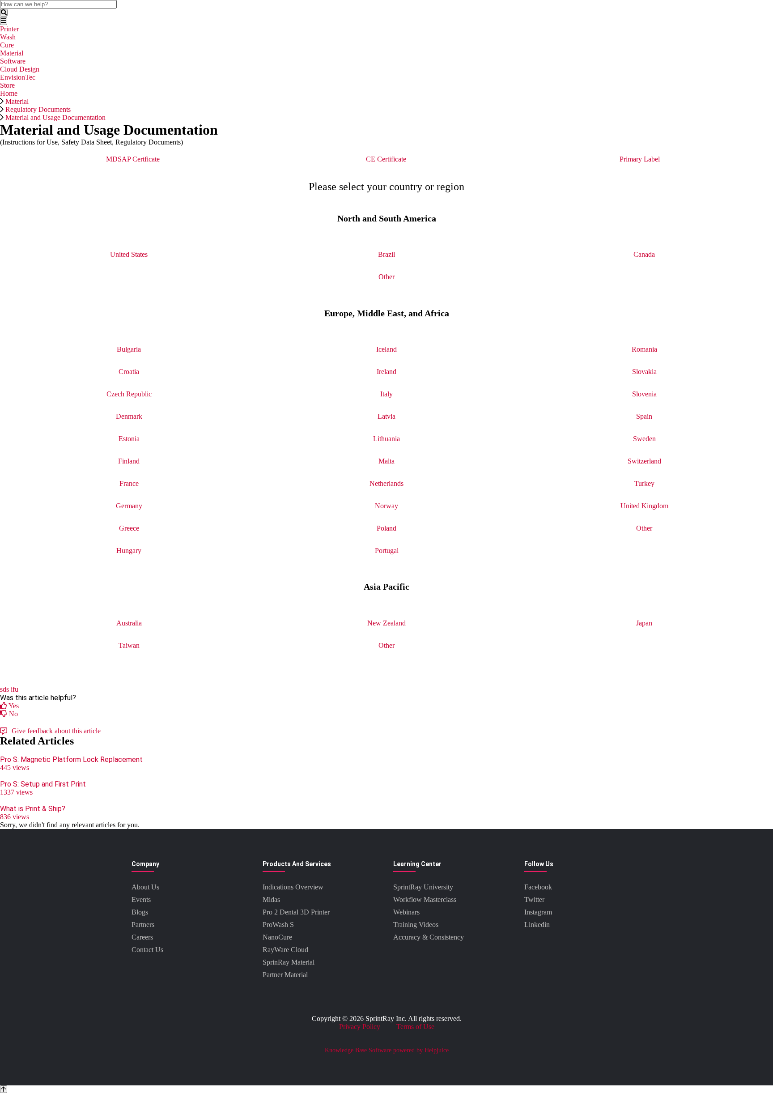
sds (4, 689)
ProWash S (278, 924)
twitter (534, 899)
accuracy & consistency (428, 937)
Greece (129, 528)
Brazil (386, 254)
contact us (147, 949)
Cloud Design (19, 69)
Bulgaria (129, 349)
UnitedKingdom (644, 506)
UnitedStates (129, 254)
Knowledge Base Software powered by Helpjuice (387, 1050)
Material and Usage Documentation (55, 117)
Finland (129, 461)
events (141, 899)
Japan (644, 623)
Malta (386, 461)
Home (8, 93)
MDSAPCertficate (133, 159)
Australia (129, 623)
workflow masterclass (424, 899)
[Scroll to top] (3, 1089)
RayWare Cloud (285, 949)
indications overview (293, 887)
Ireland (386, 371)
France (129, 483)
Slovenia (644, 394)
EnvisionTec (17, 77)
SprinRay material (288, 962)
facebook (538, 887)
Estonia (129, 438)
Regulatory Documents (38, 109)
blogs (140, 912)
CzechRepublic (129, 394)
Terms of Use (415, 1026)
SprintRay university (423, 887)
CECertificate (386, 159)
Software (12, 61)
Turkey (644, 483)
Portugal (387, 550)
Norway (386, 506)
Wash (8, 37)
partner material (285, 974)
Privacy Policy (359, 1026)
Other (386, 277)
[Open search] (4, 13)
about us (145, 887)
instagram (538, 912)
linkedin (537, 924)
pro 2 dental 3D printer (296, 912)
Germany (129, 506)
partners (143, 924)
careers (142, 937)
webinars (406, 912)
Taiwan (129, 645)
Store (7, 85)
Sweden (644, 438)
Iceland (386, 349)
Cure (7, 45)
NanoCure (277, 937)
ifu (14, 689)
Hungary (128, 550)
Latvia (386, 416)
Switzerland (644, 461)
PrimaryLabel (640, 159)
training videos (415, 924)
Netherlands (386, 483)
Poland (386, 528)
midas (271, 899)
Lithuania (386, 438)
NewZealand (386, 623)
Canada (644, 254)
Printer (9, 29)
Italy (386, 394)
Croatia (129, 371)
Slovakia (644, 371)
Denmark (129, 416)
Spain (644, 416)
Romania (644, 349)
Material (11, 53)
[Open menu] (3, 21)
